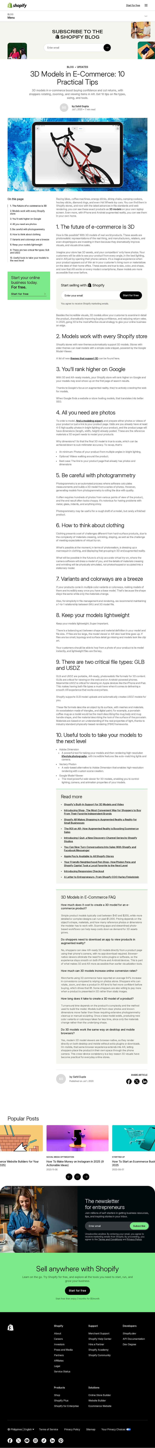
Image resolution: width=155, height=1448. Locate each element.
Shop (57, 1395)
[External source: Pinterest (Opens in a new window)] (60, 1440)
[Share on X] (137, 1081)
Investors (59, 1344)
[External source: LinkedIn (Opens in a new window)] (52, 1440)
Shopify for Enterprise (66, 1405)
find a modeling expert (89, 420)
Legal (57, 1366)
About (57, 1333)
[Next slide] (86, 1177)
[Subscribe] (107, 47)
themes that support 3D (84, 358)
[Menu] (146, 5)
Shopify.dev (129, 1333)
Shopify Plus (61, 1400)
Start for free (133, 5)
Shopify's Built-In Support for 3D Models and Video (94, 804)
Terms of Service (48, 1429)
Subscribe (139, 1225)
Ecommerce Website (99, 1405)
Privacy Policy (134, 1239)
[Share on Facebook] (129, 1081)
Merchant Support (98, 1333)
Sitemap (90, 1429)
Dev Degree (129, 1344)
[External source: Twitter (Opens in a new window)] (18, 1440)
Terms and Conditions (110, 1239)
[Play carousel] (77, 1177)
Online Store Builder (99, 1395)
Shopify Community (99, 1355)
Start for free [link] (131, 295)
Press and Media (63, 1349)
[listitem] (77, 1148)
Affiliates (59, 1360)
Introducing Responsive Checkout (84, 871)
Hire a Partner (96, 1344)
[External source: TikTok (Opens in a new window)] (43, 1440)
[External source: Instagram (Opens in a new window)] (35, 1440)
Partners (59, 1355)
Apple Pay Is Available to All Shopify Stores (89, 856)
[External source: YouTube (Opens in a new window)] (27, 1440)
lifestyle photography (74, 756)
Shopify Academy (98, 1349)
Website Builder (97, 1400)
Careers (58, 1338)
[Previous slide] (69, 1177)
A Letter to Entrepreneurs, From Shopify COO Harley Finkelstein (101, 876)
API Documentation (134, 1338)
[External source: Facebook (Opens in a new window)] (10, 1440)
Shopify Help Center (99, 1338)
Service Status (62, 1371)
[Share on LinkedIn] (144, 1081)
